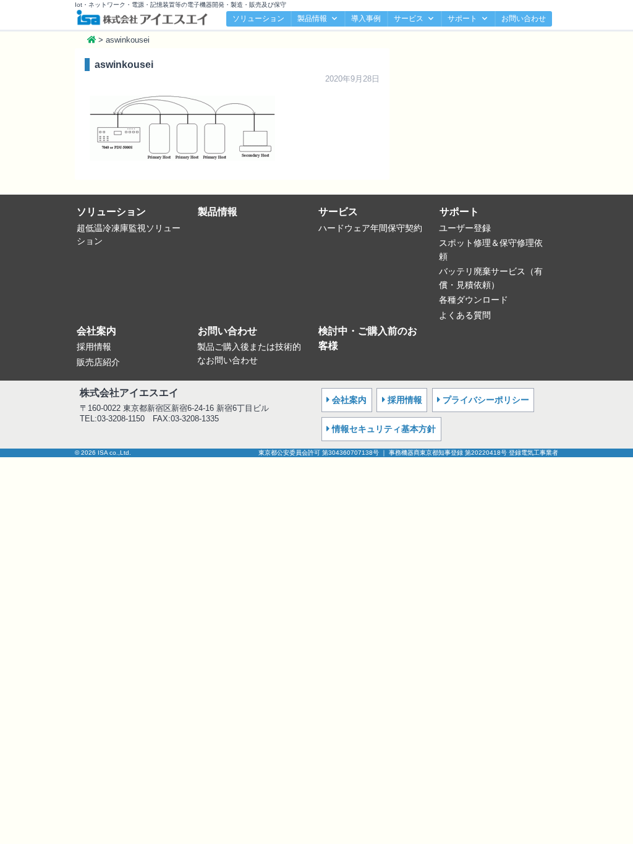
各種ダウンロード (473, 300)
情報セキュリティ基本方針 (384, 429)
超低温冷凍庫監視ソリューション (129, 235)
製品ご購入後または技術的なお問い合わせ (249, 353)
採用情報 (94, 347)
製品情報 (312, 18)
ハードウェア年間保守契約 (370, 228)
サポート (462, 18)
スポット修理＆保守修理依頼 (491, 249)
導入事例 (366, 18)
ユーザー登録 (465, 228)
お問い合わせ (523, 18)
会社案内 (96, 331)
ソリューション (258, 18)
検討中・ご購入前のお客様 (367, 338)
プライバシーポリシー (486, 400)
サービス (408, 18)
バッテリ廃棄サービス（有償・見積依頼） (491, 278)
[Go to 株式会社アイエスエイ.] (91, 39)
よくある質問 (465, 315)
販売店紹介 (98, 362)
